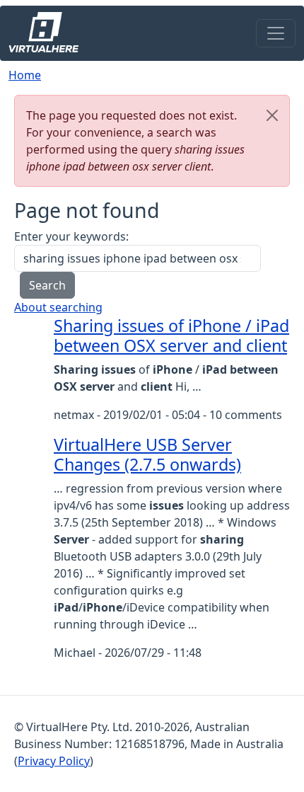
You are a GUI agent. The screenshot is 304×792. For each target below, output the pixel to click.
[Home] (49, 33)
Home (24, 75)
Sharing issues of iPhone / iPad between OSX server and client (171, 335)
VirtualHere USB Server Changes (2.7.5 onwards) (147, 454)
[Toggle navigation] (276, 33)
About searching (58, 307)
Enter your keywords (70, 236)
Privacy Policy (54, 761)
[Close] (272, 115)
